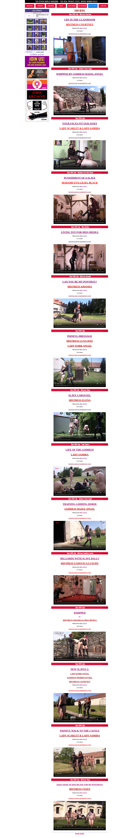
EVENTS (61, 6)
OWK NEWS (40, 6)
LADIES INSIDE (51, 6)
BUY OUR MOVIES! (82, 6)
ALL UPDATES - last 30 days (37, 54)
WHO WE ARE (30, 6)
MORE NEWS (79, 833)
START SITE (103, 6)
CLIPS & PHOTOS (93, 6)
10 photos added (40, 52)
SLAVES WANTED (72, 6)
